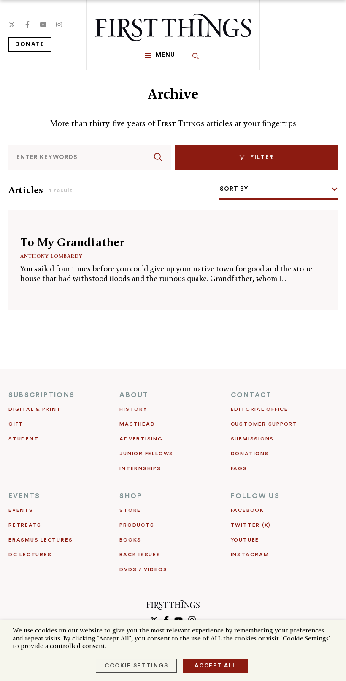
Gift (15, 424)
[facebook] (27, 24)
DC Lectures (29, 554)
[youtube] (43, 24)
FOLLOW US (255, 495)
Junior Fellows (146, 453)
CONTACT (251, 394)
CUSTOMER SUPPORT (264, 424)
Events (20, 510)
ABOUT (134, 394)
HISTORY (133, 409)
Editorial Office (259, 409)
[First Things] (173, 27)
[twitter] (11, 24)
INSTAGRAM (250, 554)
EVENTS (24, 495)
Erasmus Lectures (40, 539)
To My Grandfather (72, 242)
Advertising (140, 438)
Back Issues (139, 554)
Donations (250, 453)
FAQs (239, 468)
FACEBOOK (247, 510)
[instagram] (59, 24)
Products (136, 525)
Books (130, 539)
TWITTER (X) (251, 525)
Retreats (24, 525)
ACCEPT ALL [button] (216, 665)
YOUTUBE (245, 539)
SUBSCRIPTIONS (41, 394)
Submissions (252, 438)
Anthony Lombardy (51, 256)
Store (130, 510)
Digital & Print (34, 409)
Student (23, 438)
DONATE (29, 44)
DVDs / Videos (143, 569)
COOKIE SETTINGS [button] (136, 665)
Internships (140, 468)
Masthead (137, 424)
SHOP (130, 495)
